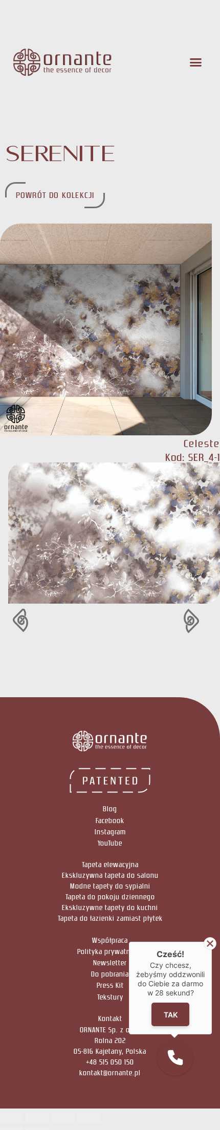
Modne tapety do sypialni (110, 886)
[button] (196, 62)
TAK (171, 1014)
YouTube (110, 843)
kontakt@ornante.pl (110, 1073)
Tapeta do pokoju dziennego (110, 897)
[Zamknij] (210, 943)
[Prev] (57, 621)
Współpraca (110, 940)
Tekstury (110, 997)
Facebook (110, 821)
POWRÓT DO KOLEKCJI (55, 195)
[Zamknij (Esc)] (88, 1118)
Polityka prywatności (110, 952)
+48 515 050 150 (110, 1062)
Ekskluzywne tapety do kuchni (110, 908)
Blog (110, 809)
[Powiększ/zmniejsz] (11, 1118)
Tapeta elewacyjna (110, 865)
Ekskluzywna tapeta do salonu (110, 875)
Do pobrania (110, 974)
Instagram (110, 832)
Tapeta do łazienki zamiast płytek (110, 918)
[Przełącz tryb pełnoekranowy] (37, 1118)
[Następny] (162, 621)
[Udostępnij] (63, 1118)
